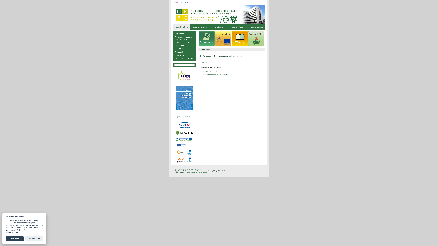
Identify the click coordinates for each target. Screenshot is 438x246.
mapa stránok (182, 169)
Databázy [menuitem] (180, 55)
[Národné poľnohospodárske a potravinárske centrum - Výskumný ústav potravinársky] (219, 14)
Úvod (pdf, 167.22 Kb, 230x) (213, 71)
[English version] (176, 2)
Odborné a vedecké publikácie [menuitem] (184, 44)
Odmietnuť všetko (34, 239)
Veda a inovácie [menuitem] (200, 27)
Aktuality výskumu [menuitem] (237, 27)
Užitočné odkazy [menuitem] (255, 27)
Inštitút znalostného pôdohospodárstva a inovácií (200, 172)
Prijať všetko (14, 239)
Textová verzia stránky (186, 2)
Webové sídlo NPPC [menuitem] (184, 59)
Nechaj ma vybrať (13, 233)
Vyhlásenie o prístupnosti (194, 169)
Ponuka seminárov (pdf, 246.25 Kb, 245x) (216, 74)
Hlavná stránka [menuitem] (181, 27)
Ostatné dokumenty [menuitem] (184, 52)
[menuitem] (181, 27)
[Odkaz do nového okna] (184, 81)
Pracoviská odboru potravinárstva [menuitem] (184, 38)
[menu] (184, 46)
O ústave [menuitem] (180, 34)
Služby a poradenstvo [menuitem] (219, 28)
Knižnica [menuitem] (179, 49)
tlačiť (176, 169)
